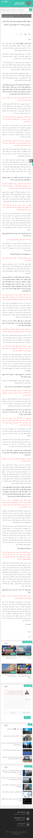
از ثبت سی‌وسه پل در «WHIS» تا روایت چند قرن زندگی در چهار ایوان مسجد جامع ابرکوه (24, 676)
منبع (30, 636)
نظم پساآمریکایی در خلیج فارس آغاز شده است (12, 792)
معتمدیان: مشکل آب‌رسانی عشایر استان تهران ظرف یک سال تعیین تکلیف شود (12, 758)
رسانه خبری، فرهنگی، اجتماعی (16, 833)
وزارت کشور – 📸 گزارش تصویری (14, 729)
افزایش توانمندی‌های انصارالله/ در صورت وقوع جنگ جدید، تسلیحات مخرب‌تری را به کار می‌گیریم (12, 772)
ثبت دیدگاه (27, 717)
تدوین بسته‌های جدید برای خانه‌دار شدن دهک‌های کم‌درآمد (10, 675)
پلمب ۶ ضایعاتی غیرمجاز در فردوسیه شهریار (12, 736)
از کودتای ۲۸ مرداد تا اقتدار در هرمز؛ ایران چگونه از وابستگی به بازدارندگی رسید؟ (11, 778)
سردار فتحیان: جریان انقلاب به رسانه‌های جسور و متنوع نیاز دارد (12, 785)
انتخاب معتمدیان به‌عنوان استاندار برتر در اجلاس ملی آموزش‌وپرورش (12, 743)
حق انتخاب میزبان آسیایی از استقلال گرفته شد (12, 750)
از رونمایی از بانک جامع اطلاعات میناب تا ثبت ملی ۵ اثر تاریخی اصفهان (9, 657)
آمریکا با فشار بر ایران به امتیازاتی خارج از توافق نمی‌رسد (12, 799)
